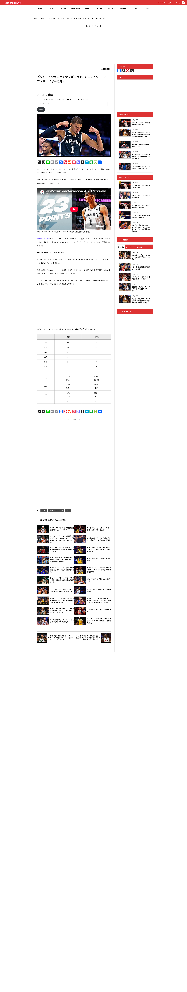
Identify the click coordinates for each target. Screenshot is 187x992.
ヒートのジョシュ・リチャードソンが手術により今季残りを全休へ (99, 529)
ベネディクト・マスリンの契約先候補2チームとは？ (141, 278)
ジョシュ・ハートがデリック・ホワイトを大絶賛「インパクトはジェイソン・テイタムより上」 (62, 611)
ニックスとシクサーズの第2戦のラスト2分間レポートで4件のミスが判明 (98, 539)
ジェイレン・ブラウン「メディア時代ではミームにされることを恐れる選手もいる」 (62, 580)
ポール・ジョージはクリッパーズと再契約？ (99, 590)
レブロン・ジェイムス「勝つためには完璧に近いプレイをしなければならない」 (62, 570)
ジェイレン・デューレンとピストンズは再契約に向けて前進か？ (141, 257)
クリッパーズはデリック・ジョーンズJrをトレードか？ (141, 167)
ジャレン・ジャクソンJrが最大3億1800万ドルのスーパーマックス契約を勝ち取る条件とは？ (61, 560)
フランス (67, 510)
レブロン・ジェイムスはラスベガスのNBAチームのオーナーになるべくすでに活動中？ (99, 570)
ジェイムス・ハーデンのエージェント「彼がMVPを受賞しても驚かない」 (62, 590)
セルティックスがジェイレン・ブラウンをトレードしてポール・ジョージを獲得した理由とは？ (141, 228)
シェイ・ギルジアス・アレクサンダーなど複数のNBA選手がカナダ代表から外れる (141, 135)
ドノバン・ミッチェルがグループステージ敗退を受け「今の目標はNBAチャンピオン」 (62, 549)
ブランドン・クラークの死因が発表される (141, 186)
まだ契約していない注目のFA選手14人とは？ (141, 146)
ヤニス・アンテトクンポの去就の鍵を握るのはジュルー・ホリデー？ (62, 529)
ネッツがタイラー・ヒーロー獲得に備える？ (99, 611)
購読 (41, 109)
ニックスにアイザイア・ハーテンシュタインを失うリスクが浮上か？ (62, 621)
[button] (183, 2)
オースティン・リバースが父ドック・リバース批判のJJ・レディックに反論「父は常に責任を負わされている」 (99, 600)
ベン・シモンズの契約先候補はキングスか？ (141, 268)
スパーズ (43, 510)
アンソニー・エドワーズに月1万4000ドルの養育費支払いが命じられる (141, 157)
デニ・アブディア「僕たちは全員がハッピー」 (99, 580)
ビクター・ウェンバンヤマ (55, 510)
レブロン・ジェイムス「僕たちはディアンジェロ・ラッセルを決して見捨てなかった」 (99, 549)
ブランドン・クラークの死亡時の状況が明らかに (141, 124)
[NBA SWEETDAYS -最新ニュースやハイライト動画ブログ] (13, 2)
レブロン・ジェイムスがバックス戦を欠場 (99, 560)
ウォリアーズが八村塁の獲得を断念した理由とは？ (141, 216)
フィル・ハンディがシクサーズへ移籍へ (141, 196)
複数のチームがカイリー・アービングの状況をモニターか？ (141, 289)
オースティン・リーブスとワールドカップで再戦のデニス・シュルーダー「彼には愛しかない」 (62, 600)
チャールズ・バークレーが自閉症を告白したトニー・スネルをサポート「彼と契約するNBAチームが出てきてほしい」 (62, 539)
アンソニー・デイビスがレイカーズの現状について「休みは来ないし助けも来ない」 (99, 621)
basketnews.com (43, 238)
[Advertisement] (93, 43)
